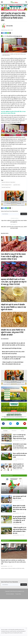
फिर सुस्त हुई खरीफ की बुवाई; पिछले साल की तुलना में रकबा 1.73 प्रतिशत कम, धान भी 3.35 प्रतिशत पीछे (19, 519)
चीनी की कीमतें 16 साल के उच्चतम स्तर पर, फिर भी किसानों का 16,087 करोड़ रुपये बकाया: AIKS (20, 446)
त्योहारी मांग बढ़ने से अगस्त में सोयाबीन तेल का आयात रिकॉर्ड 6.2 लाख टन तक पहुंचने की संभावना (13, 307)
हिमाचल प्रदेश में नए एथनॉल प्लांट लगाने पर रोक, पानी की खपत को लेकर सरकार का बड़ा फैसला (19, 508)
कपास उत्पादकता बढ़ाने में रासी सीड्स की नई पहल (11, 348)
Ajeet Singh (4, 492)
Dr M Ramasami (16, 499)
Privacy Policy (18, 594)
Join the (12, 36)
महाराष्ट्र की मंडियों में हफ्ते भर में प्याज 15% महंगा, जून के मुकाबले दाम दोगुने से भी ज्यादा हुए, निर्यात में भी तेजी (13, 282)
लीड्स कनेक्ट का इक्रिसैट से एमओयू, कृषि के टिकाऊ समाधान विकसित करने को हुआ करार (14, 221)
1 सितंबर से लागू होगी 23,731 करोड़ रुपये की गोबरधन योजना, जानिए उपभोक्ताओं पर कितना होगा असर (20, 530)
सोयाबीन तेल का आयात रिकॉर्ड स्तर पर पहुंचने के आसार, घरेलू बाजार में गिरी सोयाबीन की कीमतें (13, 332)
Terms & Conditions (10, 594)
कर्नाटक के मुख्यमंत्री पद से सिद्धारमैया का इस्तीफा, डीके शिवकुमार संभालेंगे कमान (18, 466)
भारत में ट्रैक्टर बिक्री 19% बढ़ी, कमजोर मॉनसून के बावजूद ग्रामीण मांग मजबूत (13, 561)
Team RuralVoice (16, 440)
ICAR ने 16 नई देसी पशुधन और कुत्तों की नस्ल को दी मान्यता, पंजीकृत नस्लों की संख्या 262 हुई (19, 436)
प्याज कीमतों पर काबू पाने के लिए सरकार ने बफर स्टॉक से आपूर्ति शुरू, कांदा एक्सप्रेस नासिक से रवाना (13, 256)
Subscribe (24, 214)
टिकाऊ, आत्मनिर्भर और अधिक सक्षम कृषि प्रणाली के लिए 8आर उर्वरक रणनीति (20, 455)
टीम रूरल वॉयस (9, 26)
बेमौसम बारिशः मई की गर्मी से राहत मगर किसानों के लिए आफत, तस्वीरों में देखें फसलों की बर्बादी (14, 227)
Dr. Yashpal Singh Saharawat (18, 458)
